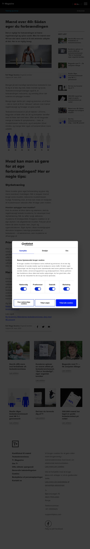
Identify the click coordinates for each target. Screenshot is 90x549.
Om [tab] (67, 251)
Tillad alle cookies (66, 303)
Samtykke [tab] (23, 251)
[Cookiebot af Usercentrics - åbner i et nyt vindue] (23, 244)
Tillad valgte (45, 303)
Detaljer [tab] (45, 251)
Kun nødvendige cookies (24, 303)
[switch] (38, 289)
